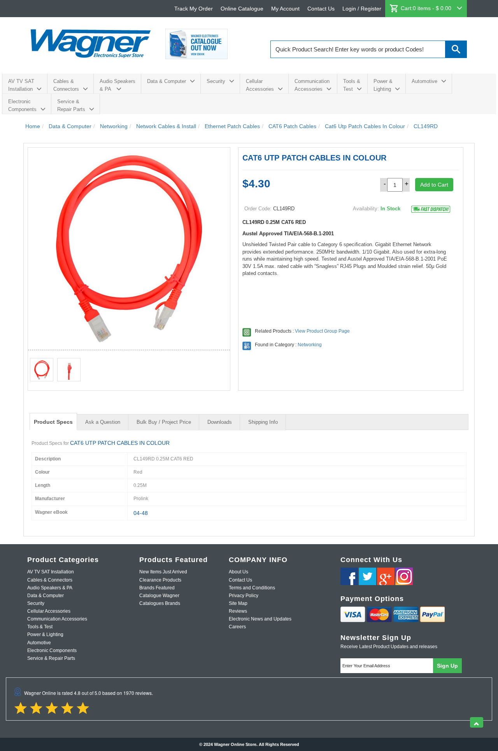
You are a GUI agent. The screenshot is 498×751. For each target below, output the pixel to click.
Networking (310, 344)
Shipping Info (263, 422)
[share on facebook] (349, 576)
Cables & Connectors (66, 85)
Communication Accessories (312, 85)
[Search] (456, 49)
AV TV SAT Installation (21, 85)
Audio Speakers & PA (117, 85)
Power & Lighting (383, 85)
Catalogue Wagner (159, 595)
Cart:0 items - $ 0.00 (427, 8)
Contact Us (321, 8)
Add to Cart (434, 185)
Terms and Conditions (252, 588)
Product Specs (53, 422)
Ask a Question (102, 422)
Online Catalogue (242, 8)
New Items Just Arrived (163, 572)
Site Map (238, 603)
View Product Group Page (322, 331)
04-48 (140, 513)
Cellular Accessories (260, 85)
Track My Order (193, 8)
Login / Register (361, 8)
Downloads (219, 422)
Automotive (424, 81)
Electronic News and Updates (260, 619)
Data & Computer (166, 81)
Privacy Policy (243, 595)
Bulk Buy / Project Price (164, 422)
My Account (285, 8)
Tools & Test (351, 85)
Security (216, 81)
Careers (237, 626)
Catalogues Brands (159, 603)
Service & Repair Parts (71, 105)
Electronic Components (22, 105)
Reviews (238, 611)
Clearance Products (160, 580)
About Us (238, 572)
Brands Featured (157, 588)
